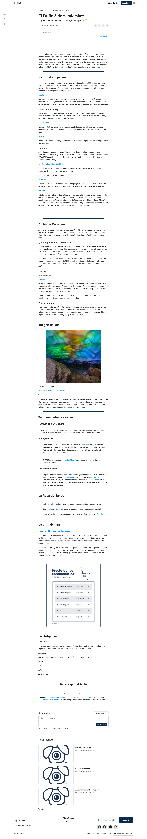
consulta (84, 445)
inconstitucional (44, 179)
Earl (53, 504)
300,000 (41, 191)
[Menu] (134, 2)
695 (47, 430)
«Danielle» (100, 514)
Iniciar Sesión (113, 3)
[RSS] (116, 827)
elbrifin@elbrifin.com (49, 700)
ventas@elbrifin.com (86, 697)
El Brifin (40, 10)
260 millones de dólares (55, 531)
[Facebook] (104, 827)
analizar (41, 136)
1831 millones (43, 123)
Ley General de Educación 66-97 (51, 164)
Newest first (100, 713)
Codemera (79, 693)
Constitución (43, 279)
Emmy (58, 509)
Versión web (104, 37)
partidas (41, 95)
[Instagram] (110, 827)
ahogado (70, 477)
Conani (96, 480)
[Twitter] (99, 827)
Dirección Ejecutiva (69, 460)
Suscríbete (126, 3)
